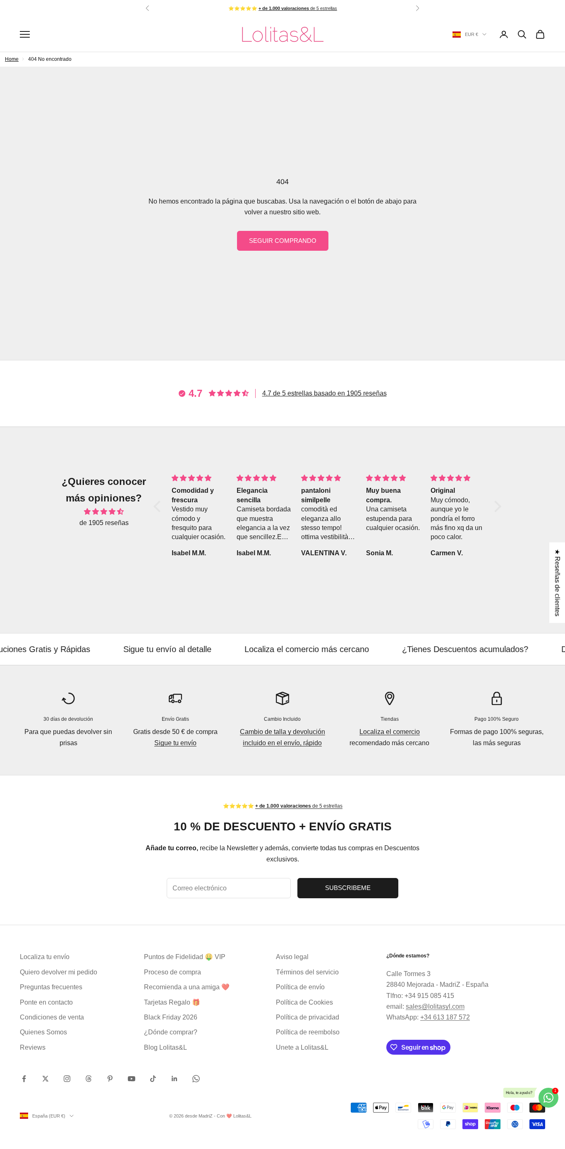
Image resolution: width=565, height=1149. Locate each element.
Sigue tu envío (175, 742)
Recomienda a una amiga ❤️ (187, 987)
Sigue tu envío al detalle (138, 649)
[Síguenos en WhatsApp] (196, 1079)
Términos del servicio (307, 972)
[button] (159, 506)
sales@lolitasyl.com (435, 1006)
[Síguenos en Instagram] (67, 1079)
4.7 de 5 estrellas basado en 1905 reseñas (324, 393)
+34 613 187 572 (445, 1017)
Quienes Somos (43, 1032)
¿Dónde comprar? (170, 1032)
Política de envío (300, 987)
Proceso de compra (172, 972)
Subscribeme (348, 887)
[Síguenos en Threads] (88, 1079)
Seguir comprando (282, 240)
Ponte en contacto (46, 1002)
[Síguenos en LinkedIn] (174, 1079)
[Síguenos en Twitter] (45, 1079)
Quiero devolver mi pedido (58, 972)
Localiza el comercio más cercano (277, 649)
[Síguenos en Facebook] (24, 1079)
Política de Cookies (304, 1002)
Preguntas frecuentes (51, 987)
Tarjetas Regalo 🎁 (172, 1002)
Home (12, 59)
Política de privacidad (307, 1017)
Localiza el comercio (389, 731)
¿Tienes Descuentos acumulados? (436, 649)
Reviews (32, 1047)
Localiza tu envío (44, 956)
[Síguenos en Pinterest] (110, 1079)
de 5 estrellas (298, 8)
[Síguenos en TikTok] (153, 1079)
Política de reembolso (308, 1032)
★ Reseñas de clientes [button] (557, 582)
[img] (103, 511)
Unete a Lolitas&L (302, 1047)
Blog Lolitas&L (165, 1047)
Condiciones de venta (52, 1017)
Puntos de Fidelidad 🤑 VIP (184, 956)
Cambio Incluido (282, 719)
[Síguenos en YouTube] (131, 1079)
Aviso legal (292, 956)
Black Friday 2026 (170, 1017)
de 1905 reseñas (104, 522)
